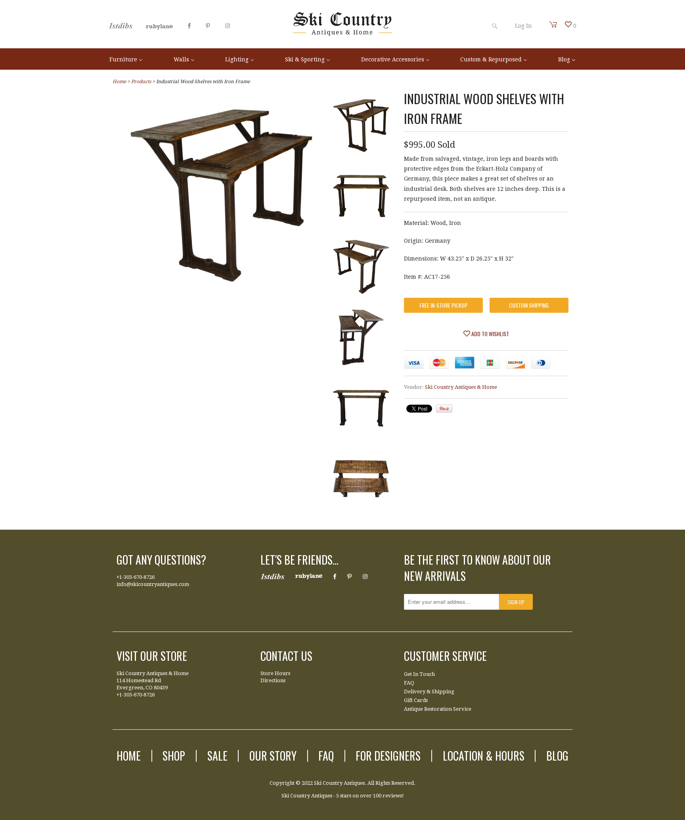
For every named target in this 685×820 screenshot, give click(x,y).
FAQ (409, 683)
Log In (523, 26)
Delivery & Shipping (429, 691)
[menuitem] (126, 58)
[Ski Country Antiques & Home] (342, 34)
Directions (272, 680)
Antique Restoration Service (437, 709)
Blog (557, 756)
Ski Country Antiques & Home (461, 387)
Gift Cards (416, 700)
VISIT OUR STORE (152, 656)
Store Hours (275, 673)
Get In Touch (419, 674)
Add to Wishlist (489, 333)
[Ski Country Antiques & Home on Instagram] (227, 26)
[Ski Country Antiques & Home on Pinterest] (208, 26)
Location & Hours (483, 756)
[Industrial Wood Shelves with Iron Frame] (221, 294)
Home (129, 756)
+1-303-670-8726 (136, 577)
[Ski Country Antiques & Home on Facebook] (189, 26)
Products (141, 81)
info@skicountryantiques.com (153, 584)
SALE (217, 756)
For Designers (388, 756)
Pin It (444, 409)
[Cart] (553, 24)
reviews (392, 796)
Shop (174, 756)
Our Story (273, 756)
